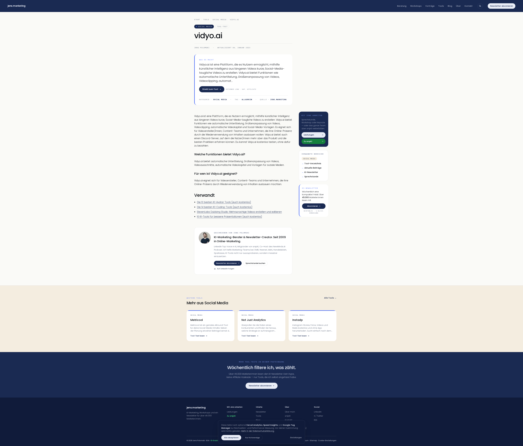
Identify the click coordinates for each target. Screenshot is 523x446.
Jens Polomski (202, 48)
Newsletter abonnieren (501, 6)
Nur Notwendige (252, 437)
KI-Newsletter (310, 172)
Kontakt (468, 6)
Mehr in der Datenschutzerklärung (257, 431)
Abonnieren (312, 206)
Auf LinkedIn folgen (225, 268)
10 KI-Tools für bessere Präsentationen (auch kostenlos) (229, 216)
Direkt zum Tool (210, 89)
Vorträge (429, 6)
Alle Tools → (330, 298)
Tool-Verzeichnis (311, 163)
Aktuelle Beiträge (311, 168)
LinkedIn (318, 411)
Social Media (219, 20)
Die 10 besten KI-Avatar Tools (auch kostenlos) (224, 202)
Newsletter (261, 411)
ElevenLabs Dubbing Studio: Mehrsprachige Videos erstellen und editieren (239, 211)
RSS (315, 420)
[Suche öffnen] (480, 6)
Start (197, 20)
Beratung (401, 6)
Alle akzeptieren (231, 437)
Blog (450, 6)
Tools (441, 6)
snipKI (288, 416)
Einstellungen (296, 437)
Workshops (416, 6)
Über (458, 6)
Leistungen (232, 411)
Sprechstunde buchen (255, 263)
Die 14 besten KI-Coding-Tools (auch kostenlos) (224, 207)
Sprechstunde (310, 176)
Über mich (290, 411)
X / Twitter (318, 416)
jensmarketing (16, 5)
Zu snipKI (231, 416)
